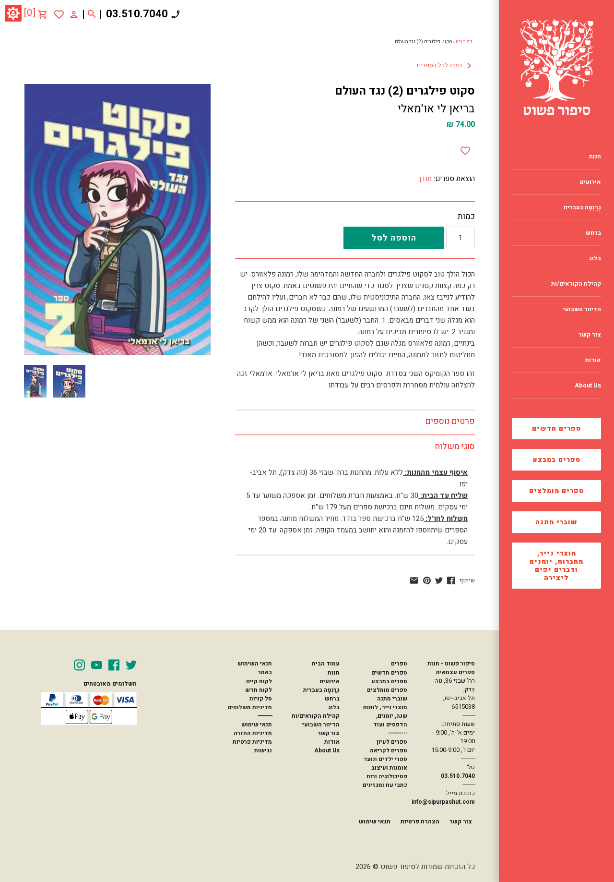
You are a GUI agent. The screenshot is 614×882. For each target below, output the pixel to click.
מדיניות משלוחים (249, 707)
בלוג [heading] (595, 258)
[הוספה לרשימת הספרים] (465, 148)
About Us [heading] (588, 385)
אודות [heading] (593, 360)
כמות (466, 216)
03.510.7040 (137, 14)
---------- (397, 733)
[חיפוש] (91, 14)
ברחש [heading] (593, 233)
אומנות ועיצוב (389, 767)
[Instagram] (79, 665)
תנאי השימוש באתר (254, 668)
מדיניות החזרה (253, 733)
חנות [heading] (595, 156)
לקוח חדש (258, 690)
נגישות (263, 750)
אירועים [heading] (590, 182)
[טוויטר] (439, 580)
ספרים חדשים (556, 428)
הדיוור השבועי (321, 724)
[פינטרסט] (427, 580)
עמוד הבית (326, 663)
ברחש (332, 698)
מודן (425, 178)
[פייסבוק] (451, 580)
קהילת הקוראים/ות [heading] (576, 283)
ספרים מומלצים (556, 491)
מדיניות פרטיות (252, 741)
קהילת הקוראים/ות (316, 716)
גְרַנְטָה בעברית (321, 690)
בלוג (334, 707)
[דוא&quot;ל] (414, 580)
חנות (334, 672)
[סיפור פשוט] (556, 67)
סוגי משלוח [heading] (455, 446)
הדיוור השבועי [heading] (582, 309)
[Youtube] (96, 665)
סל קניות (260, 698)
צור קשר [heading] (590, 334)
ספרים (399, 663)
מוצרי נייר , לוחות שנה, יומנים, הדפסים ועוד (385, 716)
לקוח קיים (259, 681)
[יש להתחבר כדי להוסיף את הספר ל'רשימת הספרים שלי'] (59, 14)
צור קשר (329, 733)
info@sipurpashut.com (443, 801)
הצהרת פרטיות (420, 821)
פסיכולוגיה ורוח (386, 776)
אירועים (329, 681)
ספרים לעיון (392, 741)
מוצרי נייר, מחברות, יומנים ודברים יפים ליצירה (556, 565)
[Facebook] (113, 665)
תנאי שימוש (256, 724)
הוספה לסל (394, 238)
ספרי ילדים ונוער (385, 759)
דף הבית (464, 41)
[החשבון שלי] (74, 14)
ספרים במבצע (556, 460)
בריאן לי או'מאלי (436, 108)
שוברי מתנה (556, 522)
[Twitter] (131, 665)
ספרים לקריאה (388, 750)
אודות (332, 741)
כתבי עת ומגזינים (385, 785)
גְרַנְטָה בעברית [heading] (582, 207)
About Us (327, 750)
